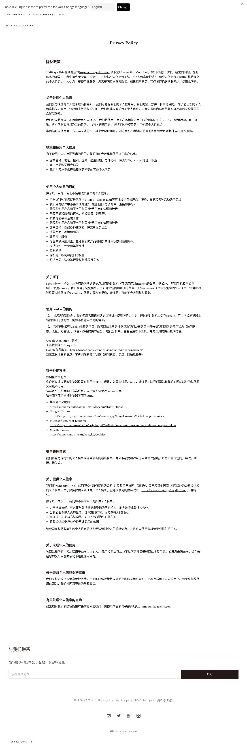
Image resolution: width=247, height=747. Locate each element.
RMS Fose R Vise (83, 700)
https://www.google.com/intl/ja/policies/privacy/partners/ (106, 350)
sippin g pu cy (124, 700)
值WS (62, 14)
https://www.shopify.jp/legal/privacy (164, 490)
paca (151, 700)
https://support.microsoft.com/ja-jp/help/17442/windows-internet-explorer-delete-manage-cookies (113, 425)
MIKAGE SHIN (129, 731)
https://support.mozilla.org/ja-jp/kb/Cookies (78, 434)
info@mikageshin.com (156, 606)
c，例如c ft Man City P (42, 14)
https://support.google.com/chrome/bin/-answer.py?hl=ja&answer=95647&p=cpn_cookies (107, 416)
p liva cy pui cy (104, 700)
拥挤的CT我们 (165, 700)
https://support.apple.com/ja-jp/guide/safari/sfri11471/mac (86, 407)
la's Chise (140, 700)
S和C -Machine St (15, 14)
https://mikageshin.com (94, 72)
